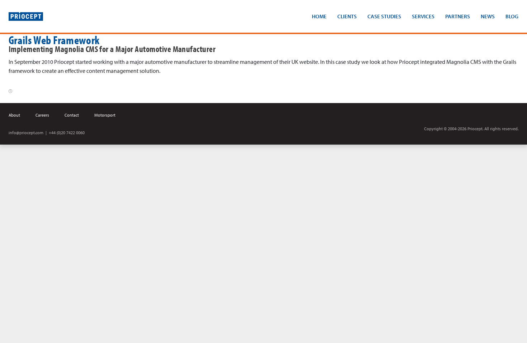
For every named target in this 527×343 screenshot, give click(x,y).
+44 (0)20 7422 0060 (67, 132)
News (488, 16)
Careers (42, 115)
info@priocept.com (26, 132)
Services (423, 16)
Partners (457, 16)
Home (319, 16)
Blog (511, 16)
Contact (72, 115)
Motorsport (104, 115)
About (14, 115)
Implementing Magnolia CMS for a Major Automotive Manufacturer (112, 48)
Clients (347, 16)
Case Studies (384, 16)
